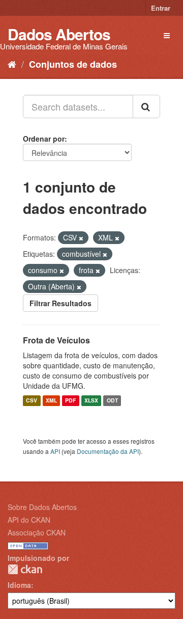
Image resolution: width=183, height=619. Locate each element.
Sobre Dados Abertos (42, 507)
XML (51, 401)
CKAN (25, 569)
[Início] (12, 63)
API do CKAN (29, 520)
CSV (31, 401)
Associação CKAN (37, 532)
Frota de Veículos (56, 340)
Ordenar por (44, 138)
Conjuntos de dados (73, 64)
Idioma (19, 585)
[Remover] (81, 238)
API (55, 451)
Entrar (160, 8)
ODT (112, 401)
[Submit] (146, 106)
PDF (70, 401)
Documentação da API (108, 451)
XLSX (91, 401)
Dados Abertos (59, 34)
